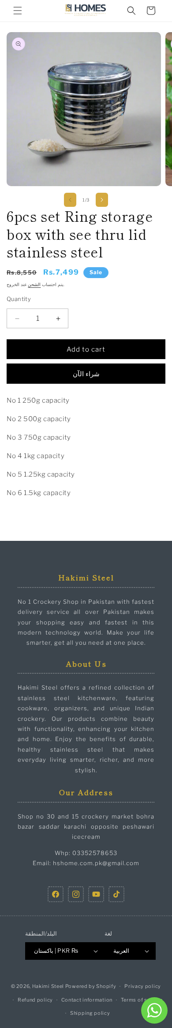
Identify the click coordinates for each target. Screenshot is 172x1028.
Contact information (86, 1000)
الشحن (34, 284)
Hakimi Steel (48, 986)
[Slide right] (102, 200)
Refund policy (35, 1000)
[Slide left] (70, 200)
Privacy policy (142, 986)
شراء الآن (86, 374)
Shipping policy (90, 1013)
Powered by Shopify (90, 986)
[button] (17, 10)
